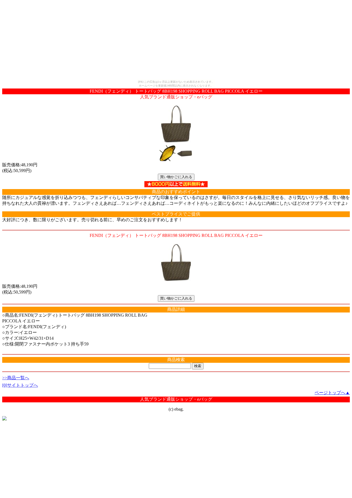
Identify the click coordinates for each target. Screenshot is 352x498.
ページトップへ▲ (332, 392)
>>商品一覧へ (15, 377)
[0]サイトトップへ (20, 385)
